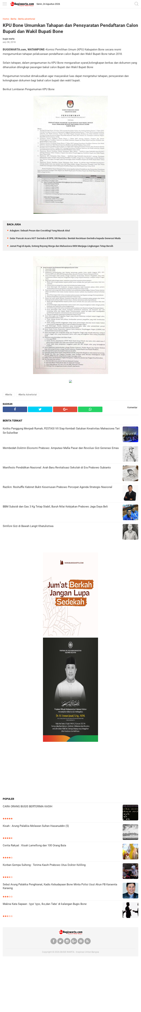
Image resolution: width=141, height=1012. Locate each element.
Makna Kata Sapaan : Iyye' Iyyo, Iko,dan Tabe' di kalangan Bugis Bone (45, 904)
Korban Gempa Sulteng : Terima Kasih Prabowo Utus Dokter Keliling (44, 865)
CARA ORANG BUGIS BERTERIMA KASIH (27, 806)
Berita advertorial (26, 19)
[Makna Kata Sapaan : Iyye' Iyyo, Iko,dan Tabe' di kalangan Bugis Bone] (130, 910)
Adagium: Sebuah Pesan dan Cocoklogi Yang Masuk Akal (40, 230)
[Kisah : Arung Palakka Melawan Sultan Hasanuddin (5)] (130, 832)
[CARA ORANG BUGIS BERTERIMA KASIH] (130, 813)
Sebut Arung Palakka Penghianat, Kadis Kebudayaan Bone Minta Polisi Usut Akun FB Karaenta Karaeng (60, 886)
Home (6, 19)
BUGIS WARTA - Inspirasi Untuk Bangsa (79, 952)
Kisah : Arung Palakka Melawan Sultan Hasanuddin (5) (36, 826)
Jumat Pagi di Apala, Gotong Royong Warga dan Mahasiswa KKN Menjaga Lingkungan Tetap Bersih (61, 246)
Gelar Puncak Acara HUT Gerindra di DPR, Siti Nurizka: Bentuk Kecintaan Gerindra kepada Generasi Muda (65, 238)
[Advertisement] (70, 769)
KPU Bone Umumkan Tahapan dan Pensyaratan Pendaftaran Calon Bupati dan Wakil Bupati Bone (70, 28)
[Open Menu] (4, 4)
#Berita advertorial (27, 394)
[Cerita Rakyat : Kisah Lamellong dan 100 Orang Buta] (130, 852)
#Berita (8, 394)
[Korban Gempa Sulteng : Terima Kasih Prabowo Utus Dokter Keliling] (130, 871)
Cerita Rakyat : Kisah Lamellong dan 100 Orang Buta (34, 845)
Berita (13, 19)
